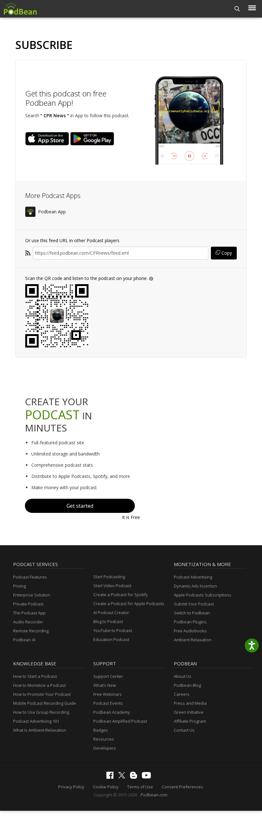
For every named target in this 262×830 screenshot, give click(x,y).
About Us (182, 676)
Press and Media (190, 703)
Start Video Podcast (112, 585)
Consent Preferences (182, 787)
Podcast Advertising (193, 577)
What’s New (104, 685)
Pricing (19, 586)
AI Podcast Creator (111, 612)
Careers (181, 694)
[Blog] (135, 777)
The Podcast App (29, 613)
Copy (226, 253)
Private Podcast (28, 604)
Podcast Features (30, 577)
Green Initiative (189, 712)
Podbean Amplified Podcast (120, 721)
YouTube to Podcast (112, 630)
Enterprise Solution (31, 595)
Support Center (108, 676)
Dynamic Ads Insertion (195, 586)
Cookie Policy (106, 787)
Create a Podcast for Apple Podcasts (128, 603)
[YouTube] (148, 777)
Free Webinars (107, 694)
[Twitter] (123, 777)
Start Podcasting (109, 576)
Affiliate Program (190, 721)
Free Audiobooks (190, 631)
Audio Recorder (28, 622)
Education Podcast (111, 639)
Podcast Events (108, 703)
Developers (104, 748)
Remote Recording (31, 631)
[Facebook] (111, 777)
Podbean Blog (187, 685)
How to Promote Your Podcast (42, 694)
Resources (103, 739)
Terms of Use (140, 787)
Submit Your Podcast (194, 604)
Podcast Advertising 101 (36, 721)
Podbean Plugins (190, 622)
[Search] (237, 9)
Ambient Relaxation (193, 640)
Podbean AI (24, 640)
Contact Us (184, 730)
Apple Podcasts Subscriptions (202, 595)
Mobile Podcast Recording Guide (44, 703)
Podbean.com (154, 795)
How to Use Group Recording (41, 712)
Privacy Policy (71, 787)
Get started (79, 505)
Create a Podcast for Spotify (120, 594)
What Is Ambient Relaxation (39, 730)
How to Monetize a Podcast (39, 685)
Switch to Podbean (192, 613)
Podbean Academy (111, 712)
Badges (100, 730)
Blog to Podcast (108, 621)
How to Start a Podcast (35, 676)
